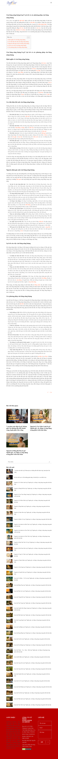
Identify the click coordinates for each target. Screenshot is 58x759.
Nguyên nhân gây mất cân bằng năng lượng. (18, 43)
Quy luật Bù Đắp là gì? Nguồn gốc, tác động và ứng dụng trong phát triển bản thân (32, 657)
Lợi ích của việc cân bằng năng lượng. (17, 45)
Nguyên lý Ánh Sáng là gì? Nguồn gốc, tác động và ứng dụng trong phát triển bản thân (33, 567)
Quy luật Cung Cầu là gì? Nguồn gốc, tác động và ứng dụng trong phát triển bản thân (32, 663)
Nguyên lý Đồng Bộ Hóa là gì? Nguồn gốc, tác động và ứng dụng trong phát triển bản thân (17, 452)
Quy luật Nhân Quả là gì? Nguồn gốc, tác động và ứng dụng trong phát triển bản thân (32, 698)
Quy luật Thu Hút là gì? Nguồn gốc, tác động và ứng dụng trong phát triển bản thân (32, 692)
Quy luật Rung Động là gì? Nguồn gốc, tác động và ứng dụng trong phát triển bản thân (33, 633)
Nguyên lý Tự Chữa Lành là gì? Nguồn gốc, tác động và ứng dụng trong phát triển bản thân (41, 428)
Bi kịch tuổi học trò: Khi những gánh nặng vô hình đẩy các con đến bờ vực (30, 477)
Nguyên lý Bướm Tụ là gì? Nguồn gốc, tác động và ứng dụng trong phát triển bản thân (33, 519)
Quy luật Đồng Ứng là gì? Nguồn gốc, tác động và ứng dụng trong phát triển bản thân (32, 585)
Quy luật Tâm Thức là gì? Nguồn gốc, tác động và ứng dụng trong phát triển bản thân (32, 704)
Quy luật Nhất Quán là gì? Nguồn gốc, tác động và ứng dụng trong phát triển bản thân (32, 615)
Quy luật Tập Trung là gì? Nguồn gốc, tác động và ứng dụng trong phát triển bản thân (32, 603)
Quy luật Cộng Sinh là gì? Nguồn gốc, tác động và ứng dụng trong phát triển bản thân (32, 669)
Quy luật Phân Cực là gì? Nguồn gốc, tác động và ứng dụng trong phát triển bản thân (32, 591)
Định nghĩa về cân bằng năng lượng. (17, 39)
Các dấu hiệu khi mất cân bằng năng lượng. (18, 41)
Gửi (42, 742)
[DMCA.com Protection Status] (29, 749)
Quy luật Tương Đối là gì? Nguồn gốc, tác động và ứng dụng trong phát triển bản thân (32, 597)
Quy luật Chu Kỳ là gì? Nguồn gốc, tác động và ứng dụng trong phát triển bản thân (32, 639)
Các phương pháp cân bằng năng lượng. (17, 47)
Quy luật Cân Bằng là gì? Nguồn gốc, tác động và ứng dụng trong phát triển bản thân (32, 627)
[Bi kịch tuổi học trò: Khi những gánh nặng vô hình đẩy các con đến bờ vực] (9, 477)
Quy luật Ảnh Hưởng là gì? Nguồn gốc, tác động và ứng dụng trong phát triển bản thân (33, 686)
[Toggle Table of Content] (27, 37)
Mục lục (9, 37)
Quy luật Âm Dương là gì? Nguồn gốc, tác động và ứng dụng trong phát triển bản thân (32, 645)
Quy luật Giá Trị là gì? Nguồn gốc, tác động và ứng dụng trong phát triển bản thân (32, 680)
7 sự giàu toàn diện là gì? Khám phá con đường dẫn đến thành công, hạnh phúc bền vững (16, 428)
